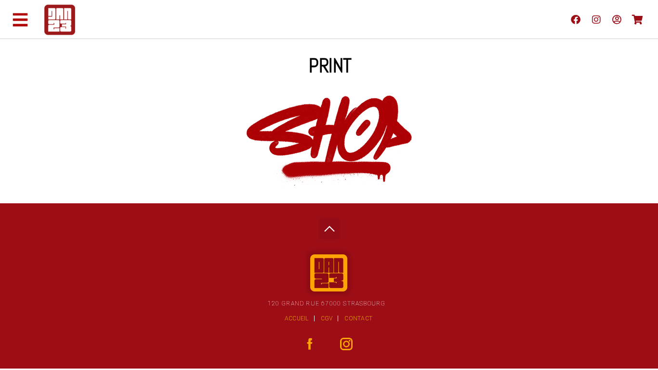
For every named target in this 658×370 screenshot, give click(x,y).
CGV (327, 318)
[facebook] (575, 19)
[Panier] (638, 19)
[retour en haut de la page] (329, 226)
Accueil (297, 318)
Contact (358, 318)
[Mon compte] (617, 19)
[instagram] (596, 19)
